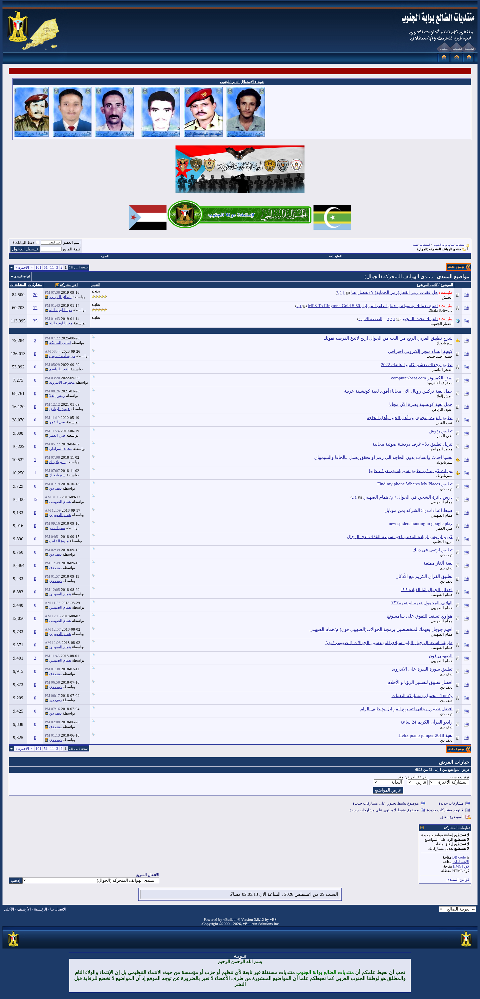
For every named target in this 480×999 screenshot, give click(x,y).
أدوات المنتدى (22, 276)
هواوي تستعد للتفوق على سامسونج (419, 616)
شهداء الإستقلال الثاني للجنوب (242, 82)
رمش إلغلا (444, 396)
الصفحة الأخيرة (370, 319)
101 (39, 267)
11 (52, 267)
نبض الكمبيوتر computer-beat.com (421, 377)
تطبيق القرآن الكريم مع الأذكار (424, 576)
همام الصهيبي (441, 502)
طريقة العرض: (416, 777)
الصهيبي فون (440, 655)
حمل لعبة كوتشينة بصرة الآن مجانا (420, 404)
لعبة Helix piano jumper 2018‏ (425, 735)
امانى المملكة (60, 343)
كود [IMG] (461, 866)
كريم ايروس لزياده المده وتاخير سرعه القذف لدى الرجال (399, 536)
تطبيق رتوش (440, 430)
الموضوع (446, 285)
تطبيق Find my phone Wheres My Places (414, 483)
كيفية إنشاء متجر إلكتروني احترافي (420, 351)
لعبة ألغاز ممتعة (438, 563)
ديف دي (446, 489)
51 (46, 267)
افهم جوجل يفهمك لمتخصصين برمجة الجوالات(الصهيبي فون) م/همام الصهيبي (381, 629)
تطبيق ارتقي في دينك (432, 549)
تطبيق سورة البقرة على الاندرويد (422, 669)
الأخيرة (22, 267)
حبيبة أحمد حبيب (439, 356)
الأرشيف (24, 909)
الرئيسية (40, 909)
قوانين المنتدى (457, 880)
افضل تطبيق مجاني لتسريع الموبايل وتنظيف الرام (406, 708)
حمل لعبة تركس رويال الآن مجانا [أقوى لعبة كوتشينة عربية (398, 391)
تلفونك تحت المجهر (420, 318)
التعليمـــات (335, 256)
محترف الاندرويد (439, 383)
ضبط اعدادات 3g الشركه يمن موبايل (418, 510)
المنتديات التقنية (421, 244)
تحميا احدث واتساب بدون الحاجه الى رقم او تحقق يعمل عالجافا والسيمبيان (383, 457)
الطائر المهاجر (60, 297)
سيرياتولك (444, 343)
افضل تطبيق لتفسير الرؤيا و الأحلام (420, 682)
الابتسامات (460, 862)
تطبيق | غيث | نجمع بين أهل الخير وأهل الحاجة (409, 417)
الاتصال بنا (58, 909)
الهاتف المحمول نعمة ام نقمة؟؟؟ (421, 602)
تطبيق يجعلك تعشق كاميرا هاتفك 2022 (416, 364)
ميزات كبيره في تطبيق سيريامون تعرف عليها (410, 470)
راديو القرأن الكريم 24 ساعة (426, 722)
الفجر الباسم (442, 370)
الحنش (447, 297)
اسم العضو (72, 242)
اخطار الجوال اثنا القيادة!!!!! (426, 589)
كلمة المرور (71, 249)
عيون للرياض (442, 409)
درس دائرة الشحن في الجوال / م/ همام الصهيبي (407, 497)
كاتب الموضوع (427, 285)
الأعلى (9, 909)
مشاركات (35, 285)
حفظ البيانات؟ (23, 243)
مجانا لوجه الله (60, 310)
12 (35, 307)
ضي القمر (444, 423)
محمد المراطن (441, 449)
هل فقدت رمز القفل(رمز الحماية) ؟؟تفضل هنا (394, 292)
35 (35, 320)
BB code (459, 857)
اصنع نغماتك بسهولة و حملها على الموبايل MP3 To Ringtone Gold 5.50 (373, 305)
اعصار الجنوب (441, 324)
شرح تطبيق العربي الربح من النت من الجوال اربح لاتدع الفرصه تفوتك (388, 338)
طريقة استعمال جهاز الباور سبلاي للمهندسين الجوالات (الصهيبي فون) (389, 642)
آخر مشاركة (69, 285)
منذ (400, 777)
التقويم (104, 256)
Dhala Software (440, 310)
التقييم (95, 285)
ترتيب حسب (459, 777)
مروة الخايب (442, 542)
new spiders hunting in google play (420, 523)
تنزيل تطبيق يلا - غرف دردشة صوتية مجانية (412, 444)
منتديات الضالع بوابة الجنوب (449, 244)
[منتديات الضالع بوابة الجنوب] (13, 947)
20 (35, 294)
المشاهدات (18, 285)
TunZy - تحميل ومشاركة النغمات (422, 695)
